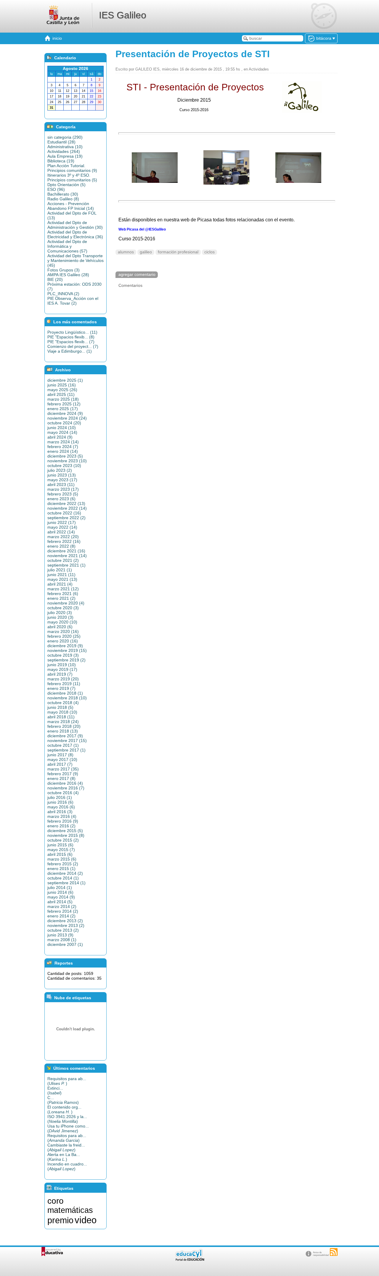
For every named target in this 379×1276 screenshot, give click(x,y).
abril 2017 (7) (60, 764)
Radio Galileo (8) (63, 198)
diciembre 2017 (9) (65, 735)
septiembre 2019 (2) (66, 660)
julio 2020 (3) (59, 612)
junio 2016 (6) (60, 802)
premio (60, 1220)
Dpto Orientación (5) (66, 184)
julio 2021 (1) (59, 569)
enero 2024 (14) (62, 451)
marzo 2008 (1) (61, 939)
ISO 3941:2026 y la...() (67, 1119)
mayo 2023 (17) (62, 479)
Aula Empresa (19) (65, 156)
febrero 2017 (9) (62, 773)
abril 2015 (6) (60, 854)
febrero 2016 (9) (62, 821)
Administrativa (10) (65, 146)
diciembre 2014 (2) (65, 873)
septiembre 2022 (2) (66, 517)
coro (55, 1200)
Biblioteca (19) (60, 161)
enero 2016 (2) (61, 826)
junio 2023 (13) (61, 475)
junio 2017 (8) (60, 754)
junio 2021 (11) (61, 574)
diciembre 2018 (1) (65, 693)
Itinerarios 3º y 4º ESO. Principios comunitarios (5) (72, 177)
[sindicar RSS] (334, 1252)
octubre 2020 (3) (63, 607)
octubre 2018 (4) (63, 702)
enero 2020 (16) (62, 641)
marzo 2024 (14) (63, 441)
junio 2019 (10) (61, 664)
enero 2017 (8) (61, 778)
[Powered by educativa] (52, 1251)
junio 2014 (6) (60, 892)
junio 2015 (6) (60, 844)
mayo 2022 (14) (62, 527)
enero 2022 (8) (61, 546)
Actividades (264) (63, 151)
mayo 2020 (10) (62, 622)
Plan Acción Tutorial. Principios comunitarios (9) (72, 168)
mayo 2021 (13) (62, 579)
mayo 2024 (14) (62, 432)
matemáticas (70, 1210)
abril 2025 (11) (61, 394)
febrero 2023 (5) (62, 494)
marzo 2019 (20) (63, 679)
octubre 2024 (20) (64, 422)
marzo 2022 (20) (63, 536)
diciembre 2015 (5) (65, 830)
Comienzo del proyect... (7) (72, 346)
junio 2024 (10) (61, 427)
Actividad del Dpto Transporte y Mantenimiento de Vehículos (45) (75, 260)
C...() (63, 1100)
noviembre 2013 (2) (65, 925)
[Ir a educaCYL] (189, 1259)
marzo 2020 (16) (63, 631)
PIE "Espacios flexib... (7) (70, 341)
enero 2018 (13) (62, 731)
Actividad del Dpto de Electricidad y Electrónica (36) (75, 234)
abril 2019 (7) (60, 674)
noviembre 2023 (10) (67, 460)
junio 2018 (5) (60, 707)
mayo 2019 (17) (62, 669)
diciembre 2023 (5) (65, 456)
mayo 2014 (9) (61, 897)
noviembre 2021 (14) (67, 555)
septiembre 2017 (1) (66, 750)
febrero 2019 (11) (63, 683)
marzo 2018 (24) (63, 721)
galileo (146, 252)
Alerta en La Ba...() (63, 1157)
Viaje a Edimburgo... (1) (69, 351)
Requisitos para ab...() (66, 1081)
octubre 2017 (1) (63, 745)
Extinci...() (55, 1090)
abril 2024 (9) (60, 437)
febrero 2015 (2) (62, 863)
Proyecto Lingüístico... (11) (72, 332)
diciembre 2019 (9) (65, 645)
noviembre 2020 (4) (65, 603)
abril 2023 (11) (61, 484)
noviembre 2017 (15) (67, 740)
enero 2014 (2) (61, 916)
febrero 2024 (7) (62, 446)
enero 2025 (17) (62, 408)
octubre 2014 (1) (63, 878)
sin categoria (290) (65, 137)
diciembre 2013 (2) (65, 920)
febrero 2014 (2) (62, 911)
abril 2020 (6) (60, 626)
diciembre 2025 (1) (65, 380)
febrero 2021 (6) (62, 593)
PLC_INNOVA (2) (63, 293)
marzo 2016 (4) (61, 816)
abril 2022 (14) (61, 532)
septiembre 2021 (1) (66, 565)
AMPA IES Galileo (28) (68, 274)
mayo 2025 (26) (62, 389)
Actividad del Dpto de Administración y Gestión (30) (75, 225)
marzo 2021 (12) (63, 588)
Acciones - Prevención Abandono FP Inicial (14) (70, 206)
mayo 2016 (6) (61, 807)
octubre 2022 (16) (64, 513)
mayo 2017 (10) (62, 759)
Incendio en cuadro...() (67, 1166)
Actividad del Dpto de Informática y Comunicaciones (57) (67, 246)
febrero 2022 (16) (64, 541)
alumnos (126, 252)
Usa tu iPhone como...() (68, 1128)
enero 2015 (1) (61, 868)
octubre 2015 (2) (63, 840)
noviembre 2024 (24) (67, 418)
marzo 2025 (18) (63, 399)
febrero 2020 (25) (64, 636)
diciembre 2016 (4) (65, 783)
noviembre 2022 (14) (67, 508)
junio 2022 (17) (61, 522)
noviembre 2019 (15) (67, 650)
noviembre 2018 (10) (67, 697)
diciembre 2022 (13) (66, 503)
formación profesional (178, 252)
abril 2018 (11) (61, 716)
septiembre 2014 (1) (66, 882)
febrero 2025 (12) (64, 404)
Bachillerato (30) (62, 194)
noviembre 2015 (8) (65, 835)
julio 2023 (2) (59, 470)
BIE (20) (55, 279)
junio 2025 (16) (61, 385)
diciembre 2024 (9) (65, 413)
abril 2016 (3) (60, 811)
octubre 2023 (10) (64, 465)
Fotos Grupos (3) (63, 270)
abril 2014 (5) (60, 901)
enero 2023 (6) (61, 498)
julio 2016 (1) (59, 797)
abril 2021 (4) (60, 584)
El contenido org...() (64, 1109)
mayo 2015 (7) (61, 849)
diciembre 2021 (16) (66, 551)
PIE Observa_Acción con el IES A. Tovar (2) (72, 301)
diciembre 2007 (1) (65, 944)
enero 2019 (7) (61, 688)
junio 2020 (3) (60, 617)
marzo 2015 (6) (61, 859)
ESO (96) (56, 189)
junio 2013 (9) (60, 935)
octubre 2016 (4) (63, 792)
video (86, 1220)
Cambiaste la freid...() (66, 1147)
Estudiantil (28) (61, 142)
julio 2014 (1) (59, 887)
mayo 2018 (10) (62, 712)
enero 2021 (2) (61, 598)
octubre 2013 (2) (63, 930)
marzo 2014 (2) (61, 906)
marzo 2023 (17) (63, 489)
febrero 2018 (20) (64, 726)
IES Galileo (122, 15)
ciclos (209, 252)
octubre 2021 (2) (63, 560)
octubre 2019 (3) (63, 655)
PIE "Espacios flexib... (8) (70, 337)
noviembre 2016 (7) (65, 788)
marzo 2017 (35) (63, 769)
